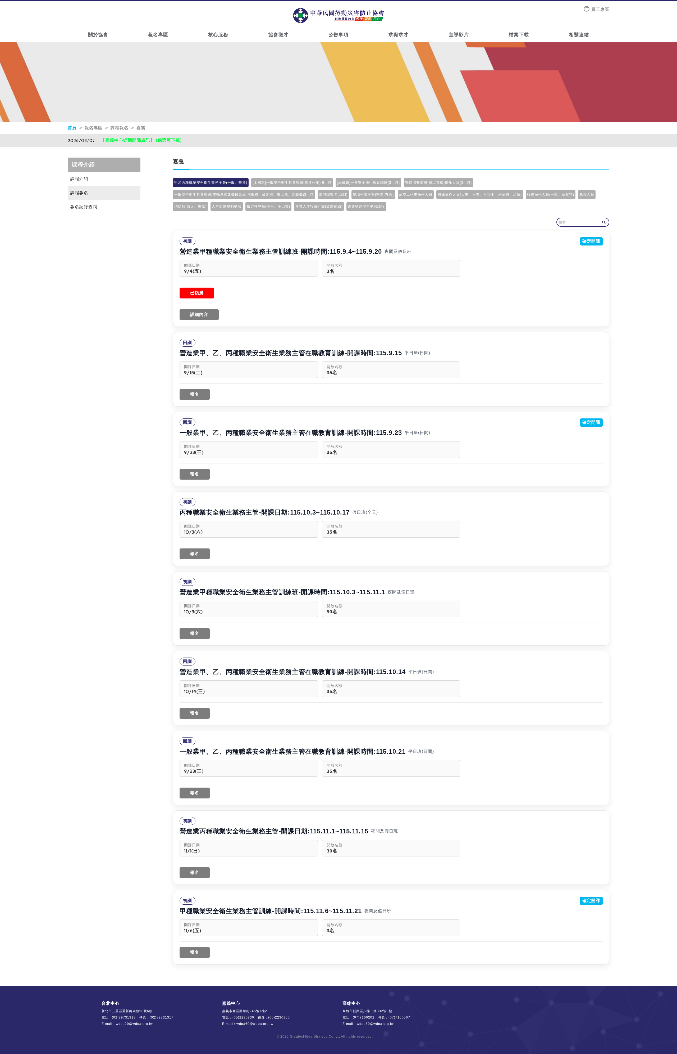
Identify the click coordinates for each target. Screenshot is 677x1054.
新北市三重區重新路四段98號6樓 (127, 1011)
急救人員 (586, 194)
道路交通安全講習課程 (366, 206)
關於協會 (98, 34)
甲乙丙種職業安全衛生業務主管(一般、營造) (210, 183)
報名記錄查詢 (83, 206)
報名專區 (158, 34)
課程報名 (79, 192)
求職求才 (398, 34)
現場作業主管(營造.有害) (373, 194)
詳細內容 (199, 314)
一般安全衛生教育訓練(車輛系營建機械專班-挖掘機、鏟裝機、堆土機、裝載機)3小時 (244, 194)
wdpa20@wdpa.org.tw (134, 1024)
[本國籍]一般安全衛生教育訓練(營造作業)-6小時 (292, 183)
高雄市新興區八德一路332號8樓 (367, 1011)
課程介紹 (79, 178)
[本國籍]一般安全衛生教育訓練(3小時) (368, 183)
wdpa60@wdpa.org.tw (254, 1024)
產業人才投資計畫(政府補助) (318, 206)
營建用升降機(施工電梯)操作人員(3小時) (438, 183)
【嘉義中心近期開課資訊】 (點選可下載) (141, 140)
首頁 (73, 128)
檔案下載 (519, 34)
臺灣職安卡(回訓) (333, 194)
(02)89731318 (124, 1017)
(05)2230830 (243, 1017)
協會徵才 (278, 34)
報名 (194, 394)
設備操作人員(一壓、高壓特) (550, 194)
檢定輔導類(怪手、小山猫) (268, 206)
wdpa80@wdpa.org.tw (375, 1024)
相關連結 (579, 34)
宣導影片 (459, 34)
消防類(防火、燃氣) (190, 206)
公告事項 (338, 34)
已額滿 (197, 293)
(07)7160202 (363, 1017)
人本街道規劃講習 (226, 206)
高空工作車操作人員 (415, 194)
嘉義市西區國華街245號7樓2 (244, 1011)
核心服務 (218, 34)
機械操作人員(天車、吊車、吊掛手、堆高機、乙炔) (480, 194)
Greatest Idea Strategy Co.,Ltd (315, 1036)
